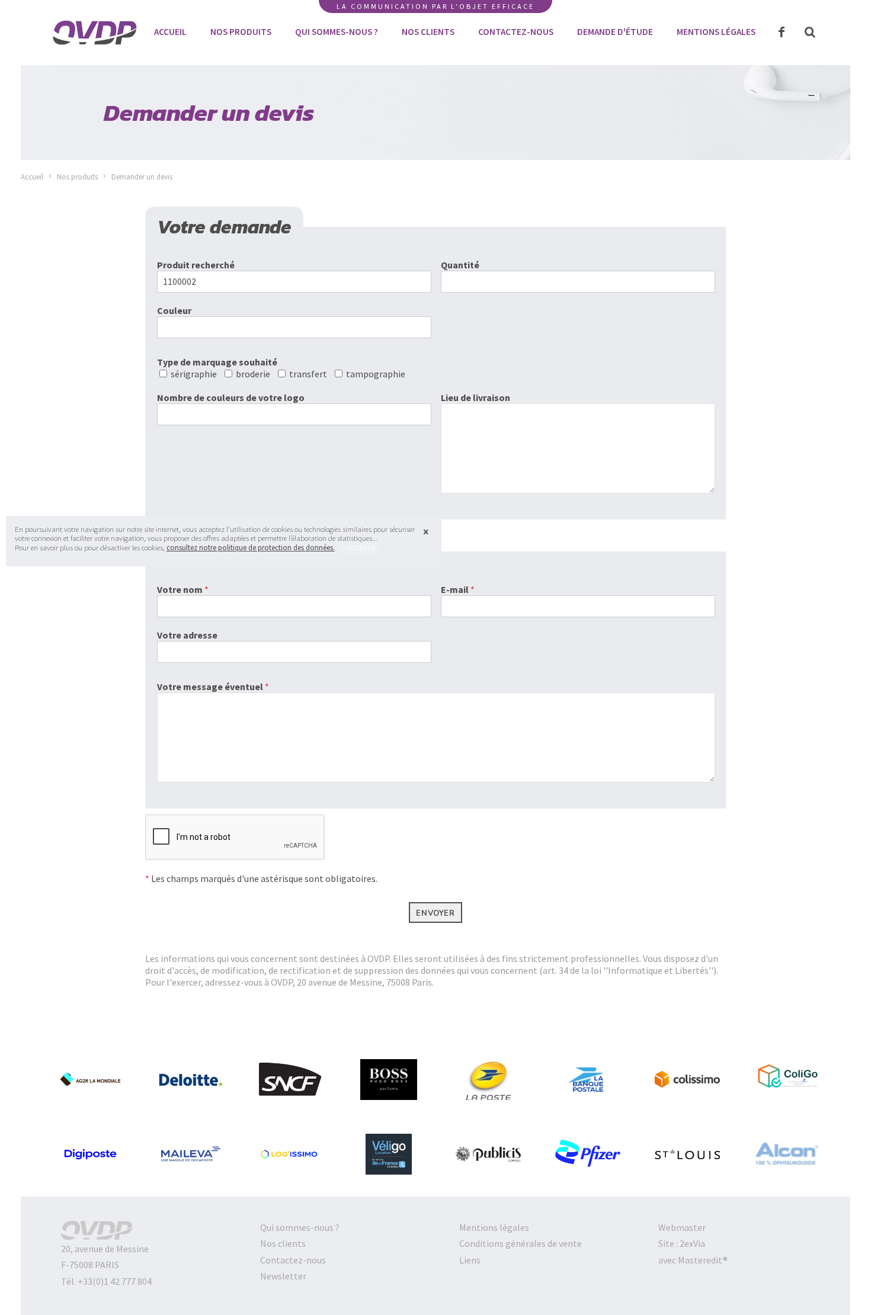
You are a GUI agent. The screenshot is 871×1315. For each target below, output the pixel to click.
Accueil (32, 176)
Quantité (460, 265)
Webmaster (682, 1227)
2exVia (692, 1243)
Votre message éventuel (213, 686)
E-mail (458, 589)
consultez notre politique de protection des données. (250, 547)
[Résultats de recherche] (810, 32)
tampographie (377, 374)
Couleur (174, 310)
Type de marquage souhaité (217, 362)
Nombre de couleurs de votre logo (231, 397)
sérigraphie (195, 374)
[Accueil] (94, 47)
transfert (310, 374)
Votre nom (183, 589)
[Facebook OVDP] (781, 32)
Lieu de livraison (475, 397)
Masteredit (700, 1260)
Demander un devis (141, 176)
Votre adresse (187, 635)
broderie (255, 374)
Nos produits (77, 176)
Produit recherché (196, 265)
